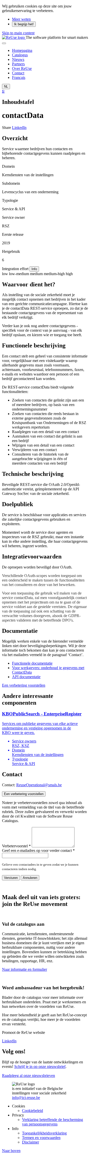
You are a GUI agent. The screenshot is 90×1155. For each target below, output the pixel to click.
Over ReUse (22, 68)
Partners (18, 64)
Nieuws (18, 59)
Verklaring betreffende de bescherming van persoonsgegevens (52, 1121)
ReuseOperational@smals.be (39, 785)
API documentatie (26, 677)
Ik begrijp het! (24, 24)
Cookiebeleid (32, 1110)
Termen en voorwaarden (41, 1137)
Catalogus (20, 55)
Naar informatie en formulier (24, 969)
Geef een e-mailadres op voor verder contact (38, 850)
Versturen (11, 878)
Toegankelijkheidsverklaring (44, 1133)
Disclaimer (30, 1142)
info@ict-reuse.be (26, 1097)
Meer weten (21, 19)
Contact (18, 73)
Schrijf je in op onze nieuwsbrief (40, 1066)
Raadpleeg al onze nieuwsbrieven (28, 1075)
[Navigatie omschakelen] (4, 43)
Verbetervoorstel (16, 846)
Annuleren (30, 878)
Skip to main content (18, 33)
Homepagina (22, 50)
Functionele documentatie (32, 663)
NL (6, 86)
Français (18, 77)
